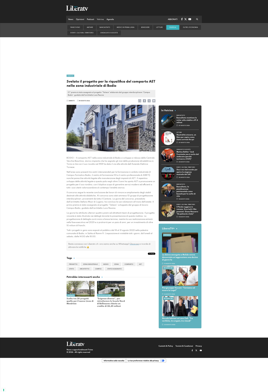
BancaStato (105, 27)
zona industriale (90, 264)
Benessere (145, 27)
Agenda (110, 19)
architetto (84, 269)
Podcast (90, 19)
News (70, 19)
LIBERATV (71, 100)
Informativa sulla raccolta (114, 361)
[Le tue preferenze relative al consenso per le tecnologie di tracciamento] (4, 390)
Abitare (90, 27)
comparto (129, 264)
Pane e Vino (75, 27)
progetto (73, 264)
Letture (159, 27)
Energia (172, 27)
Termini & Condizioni (184, 346)
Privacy (199, 346)
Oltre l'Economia (190, 27)
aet (140, 264)
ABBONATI (173, 19)
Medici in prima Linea (125, 27)
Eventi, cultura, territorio (81, 33)
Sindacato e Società (109, 33)
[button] (192, 350)
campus (98, 269)
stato (71, 269)
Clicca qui (134, 244)
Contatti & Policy (165, 346)
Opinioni (80, 19)
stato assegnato (114, 269)
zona (116, 264)
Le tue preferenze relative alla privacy (143, 361)
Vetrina (100, 19)
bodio (106, 264)
